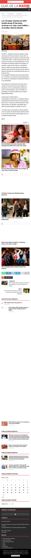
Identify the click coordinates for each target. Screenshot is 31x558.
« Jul (3, 497)
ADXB (4, 544)
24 (3, 492)
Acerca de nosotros (6, 521)
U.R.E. (4, 543)
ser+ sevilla (8, 277)
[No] (29, 553)
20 (15, 490)
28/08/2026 (12, 440)
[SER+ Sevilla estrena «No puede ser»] (2, 303)
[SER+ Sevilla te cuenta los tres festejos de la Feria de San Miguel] (5, 423)
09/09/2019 (7, 304)
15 (23, 487)
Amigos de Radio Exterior (8, 541)
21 (19, 490)
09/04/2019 (12, 311)
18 (7, 490)
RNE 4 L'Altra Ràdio (7, 540)
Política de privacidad (6, 530)
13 (15, 487)
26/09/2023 (12, 425)
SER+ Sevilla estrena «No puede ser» (13, 302)
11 (7, 487)
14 (19, 487)
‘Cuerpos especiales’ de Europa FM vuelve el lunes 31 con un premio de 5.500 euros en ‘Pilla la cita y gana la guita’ (19, 466)
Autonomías (10, 13)
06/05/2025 (5, 31)
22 (23, 490)
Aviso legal (4, 532)
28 (19, 492)
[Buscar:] (15, 1)
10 (3, 487)
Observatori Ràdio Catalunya (9, 538)
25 (7, 492)
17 (3, 490)
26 (11, 492)
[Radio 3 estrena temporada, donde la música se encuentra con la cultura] (5, 446)
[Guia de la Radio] (15, 7)
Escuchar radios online (7, 547)
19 (11, 490)
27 (15, 492)
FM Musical (5, 546)
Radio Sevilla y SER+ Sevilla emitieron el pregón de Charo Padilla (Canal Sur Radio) (18, 309)
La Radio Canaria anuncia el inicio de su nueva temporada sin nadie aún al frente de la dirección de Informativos (19, 458)
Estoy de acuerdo (15, 555)
